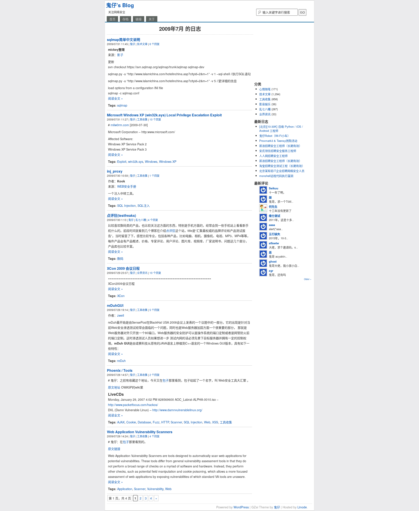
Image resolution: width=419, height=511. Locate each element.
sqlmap (122, 105)
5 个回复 (154, 310)
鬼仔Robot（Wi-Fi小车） (274, 136)
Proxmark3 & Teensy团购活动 (278, 141)
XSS (215, 422)
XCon (121, 296)
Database (144, 422)
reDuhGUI (115, 305)
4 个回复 (153, 220)
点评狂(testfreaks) (121, 215)
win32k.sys (135, 161)
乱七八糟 (141, 220)
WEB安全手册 (126, 186)
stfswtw (274, 243)
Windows (151, 161)
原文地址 (114, 387)
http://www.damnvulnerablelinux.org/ (177, 410)
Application (124, 489)
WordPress (241, 507)
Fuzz (156, 422)
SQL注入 (143, 205)
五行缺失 (274, 234)
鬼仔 (132, 44)
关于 (152, 19)
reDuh (121, 360)
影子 (120, 55)
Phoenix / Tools (119, 370)
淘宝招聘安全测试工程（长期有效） (282, 166)
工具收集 (142, 119)
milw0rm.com (120, 125)
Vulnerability (155, 489)
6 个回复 (154, 44)
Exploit (121, 161)
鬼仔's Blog (120, 5)
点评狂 (170, 230)
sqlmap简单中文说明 (123, 39)
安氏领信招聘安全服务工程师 (277, 151)
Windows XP (167, 161)
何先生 (273, 206)
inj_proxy (114, 171)
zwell (120, 315)
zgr (271, 270)
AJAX (121, 422)
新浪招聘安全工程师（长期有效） (280, 146)
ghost (272, 261)
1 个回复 (154, 175)
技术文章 (142, 44)
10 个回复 (155, 119)
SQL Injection (126, 205)
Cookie (131, 422)
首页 (112, 19)
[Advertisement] (281, 52)
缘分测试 (274, 216)
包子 (166, 380)
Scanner (176, 422)
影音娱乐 (265, 104)
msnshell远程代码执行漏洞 (276, 176)
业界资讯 (142, 273)
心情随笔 (265, 89)
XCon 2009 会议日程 (123, 268)
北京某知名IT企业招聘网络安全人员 (281, 171)
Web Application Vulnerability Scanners (139, 431)
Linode (302, 507)
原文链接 (114, 448)
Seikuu (273, 188)
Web (207, 422)
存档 (125, 19)
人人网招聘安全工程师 (273, 156)
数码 (120, 258)
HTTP (165, 422)
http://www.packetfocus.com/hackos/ (133, 404)
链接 (139, 19)
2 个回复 (154, 375)
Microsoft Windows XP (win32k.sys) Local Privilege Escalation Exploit (164, 114)
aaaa (272, 225)
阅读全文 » (115, 98)
